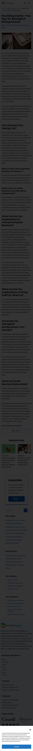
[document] (16, 375)
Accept (16, 747)
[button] (30, 730)
